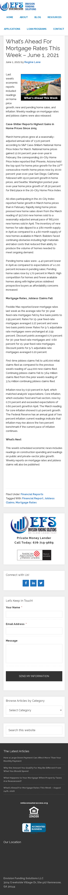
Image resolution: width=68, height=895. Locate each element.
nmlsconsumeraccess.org (34, 803)
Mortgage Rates (26, 502)
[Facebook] (26, 583)
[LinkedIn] (33, 583)
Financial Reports (32, 494)
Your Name (14, 607)
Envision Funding (34, 6)
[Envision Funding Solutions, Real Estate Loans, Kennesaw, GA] (34, 828)
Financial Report (32, 498)
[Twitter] (41, 583)
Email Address (16, 624)
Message (12, 640)
